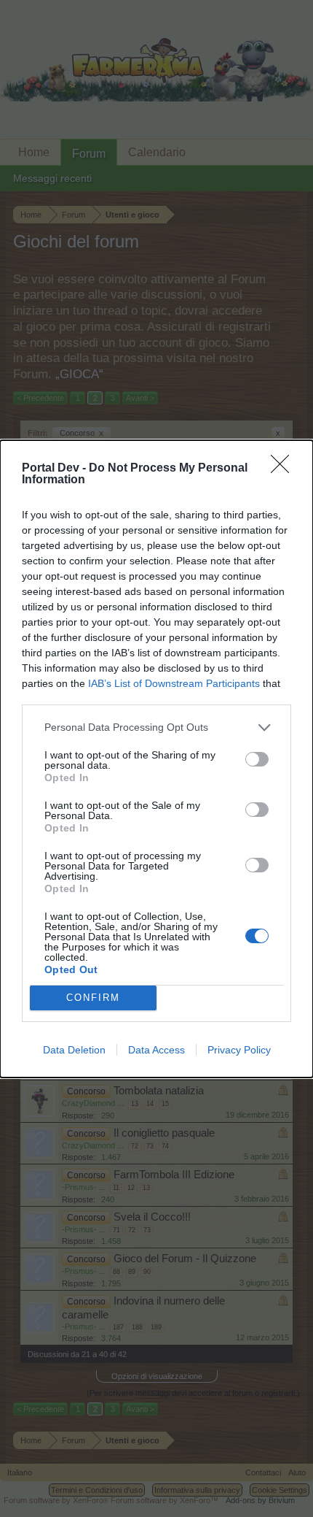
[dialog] (156, 759)
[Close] (284, 469)
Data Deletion (74, 1050)
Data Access (156, 1050)
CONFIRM (93, 997)
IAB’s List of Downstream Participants (174, 683)
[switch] (257, 759)
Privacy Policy (239, 1050)
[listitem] (156, 727)
